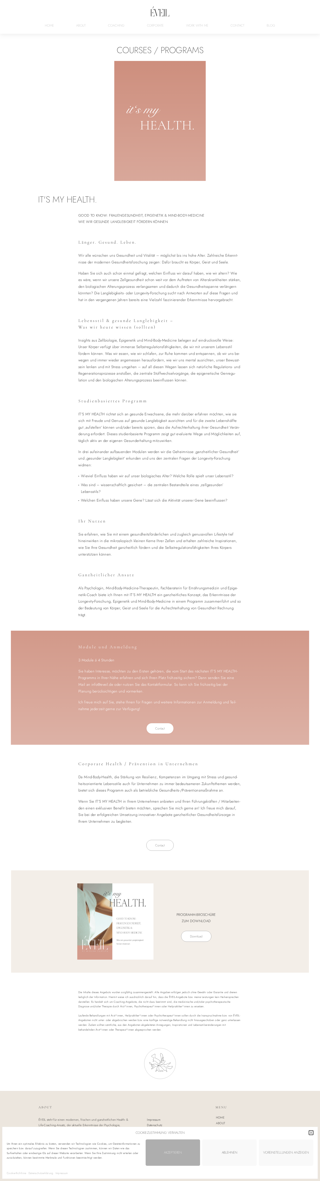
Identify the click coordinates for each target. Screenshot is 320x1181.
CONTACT (237, 25)
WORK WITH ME (197, 25)
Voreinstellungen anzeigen (286, 1152)
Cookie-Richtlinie (16, 1173)
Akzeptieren (173, 1152)
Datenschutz (154, 1125)
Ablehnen (229, 1152)
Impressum (62, 1173)
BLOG (271, 25)
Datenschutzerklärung (41, 1173)
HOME (49, 25)
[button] (311, 1132)
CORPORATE (155, 25)
